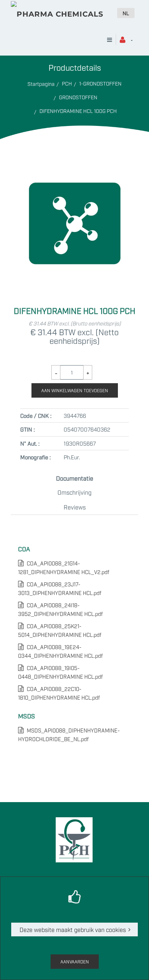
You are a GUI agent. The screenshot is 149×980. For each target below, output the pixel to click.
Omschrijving (74, 492)
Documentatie (74, 478)
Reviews (75, 507)
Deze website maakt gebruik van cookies (73, 929)
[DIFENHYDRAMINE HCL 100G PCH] (74, 165)
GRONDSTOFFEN (78, 97)
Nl (126, 13)
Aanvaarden (74, 961)
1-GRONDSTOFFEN (100, 83)
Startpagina (41, 83)
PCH (67, 83)
